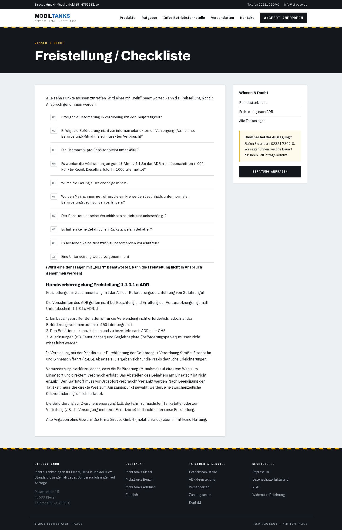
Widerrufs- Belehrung (268, 495)
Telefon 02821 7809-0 (263, 5)
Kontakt (247, 17)
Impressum (260, 472)
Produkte (127, 17)
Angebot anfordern (283, 18)
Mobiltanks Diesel (139, 472)
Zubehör (132, 495)
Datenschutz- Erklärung (270, 479)
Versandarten (222, 17)
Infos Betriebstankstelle (184, 17)
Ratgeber (149, 17)
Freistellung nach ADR (256, 111)
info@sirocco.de (295, 5)
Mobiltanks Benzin (139, 479)
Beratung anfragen (270, 171)
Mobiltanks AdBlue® (141, 487)
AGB (255, 487)
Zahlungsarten (200, 495)
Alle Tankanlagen (252, 121)
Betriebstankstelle (253, 102)
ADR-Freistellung (202, 479)
